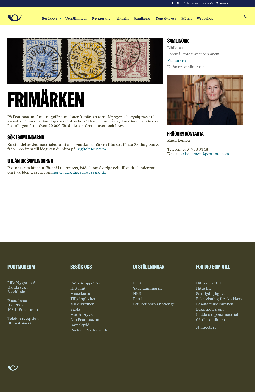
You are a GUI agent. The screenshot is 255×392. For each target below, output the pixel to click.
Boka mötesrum (210, 309)
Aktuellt (122, 18)
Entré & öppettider (86, 283)
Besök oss (51, 18)
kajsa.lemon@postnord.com (204, 154)
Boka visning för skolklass (219, 299)
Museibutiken (82, 304)
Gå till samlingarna (213, 319)
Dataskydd (79, 325)
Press (195, 3)
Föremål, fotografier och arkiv (193, 54)
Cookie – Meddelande (89, 330)
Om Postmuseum (85, 319)
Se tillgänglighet (210, 293)
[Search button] (245, 16)
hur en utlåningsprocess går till (79, 172)
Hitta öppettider (210, 283)
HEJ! (137, 293)
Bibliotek (175, 47)
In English (207, 3)
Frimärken (176, 60)
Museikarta (80, 293)
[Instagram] (178, 3)
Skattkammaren (147, 288)
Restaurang (101, 18)
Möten (186, 18)
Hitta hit (77, 288)
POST (138, 283)
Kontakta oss (166, 18)
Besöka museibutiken (214, 304)
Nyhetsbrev (206, 327)
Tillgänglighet (83, 299)
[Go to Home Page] (14, 17)
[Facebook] (173, 3)
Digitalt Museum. (91, 149)
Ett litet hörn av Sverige (154, 304)
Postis (138, 299)
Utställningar (76, 18)
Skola (186, 3)
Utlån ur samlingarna (186, 66)
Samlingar (142, 18)
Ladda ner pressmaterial (217, 314)
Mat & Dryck (81, 314)
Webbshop (205, 18)
